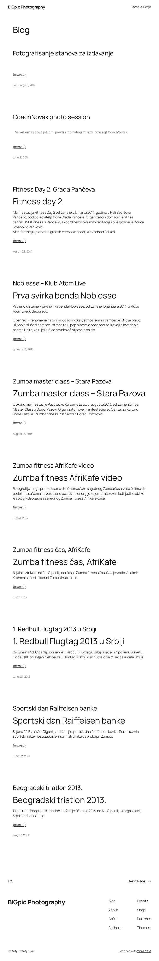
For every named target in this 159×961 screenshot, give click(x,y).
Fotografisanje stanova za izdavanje (63, 53)
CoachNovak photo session (51, 116)
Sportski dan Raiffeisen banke (55, 708)
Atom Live (20, 311)
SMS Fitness (33, 222)
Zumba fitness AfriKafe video (53, 465)
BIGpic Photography (26, 7)
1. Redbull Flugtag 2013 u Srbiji (54, 628)
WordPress (144, 951)
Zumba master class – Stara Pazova (62, 381)
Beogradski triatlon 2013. (48, 787)
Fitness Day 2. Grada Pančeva (54, 189)
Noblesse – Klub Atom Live (49, 283)
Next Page (140, 881)
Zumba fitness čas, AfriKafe (51, 549)
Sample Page (141, 7)
